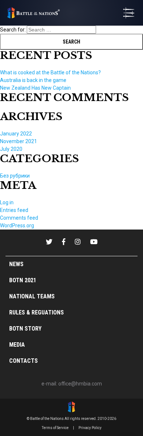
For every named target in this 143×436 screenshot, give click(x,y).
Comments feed (19, 218)
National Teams (32, 296)
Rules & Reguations (36, 312)
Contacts (23, 360)
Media (17, 344)
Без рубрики (15, 176)
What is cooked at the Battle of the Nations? (50, 72)
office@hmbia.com (80, 384)
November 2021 (18, 141)
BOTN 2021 (22, 280)
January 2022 (16, 134)
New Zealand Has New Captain (35, 88)
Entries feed (14, 210)
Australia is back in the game (33, 80)
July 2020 (11, 149)
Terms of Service (55, 428)
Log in (7, 202)
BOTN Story (25, 328)
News (16, 264)
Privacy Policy (90, 428)
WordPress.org (17, 225)
